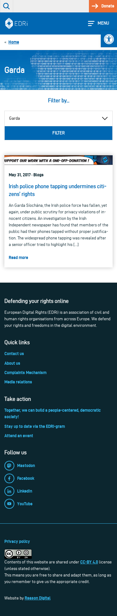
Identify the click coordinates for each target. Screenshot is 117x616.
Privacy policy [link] (17, 541)
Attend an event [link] (18, 435)
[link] (109, 39)
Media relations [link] (18, 381)
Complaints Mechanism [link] (25, 372)
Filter (58, 133)
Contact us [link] (14, 353)
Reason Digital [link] (38, 597)
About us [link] (12, 363)
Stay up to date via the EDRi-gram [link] (34, 426)
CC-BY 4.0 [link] (89, 561)
